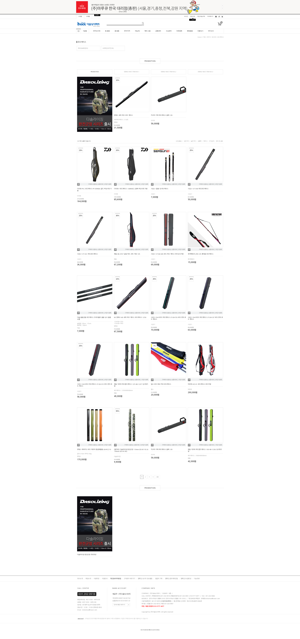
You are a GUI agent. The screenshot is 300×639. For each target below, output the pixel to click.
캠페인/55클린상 (186, 578)
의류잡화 (179, 31)
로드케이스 (220, 37)
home (199, 37)
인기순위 (211, 141)
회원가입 (192, 16)
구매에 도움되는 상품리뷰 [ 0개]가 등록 (99, 184)
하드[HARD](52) (83, 48)
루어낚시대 (96, 31)
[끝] (157, 477)
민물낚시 (200, 31)
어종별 (85, 31)
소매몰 (80, 16)
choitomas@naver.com (212, 598)
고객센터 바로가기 (129, 578)
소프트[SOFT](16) (108, 48)
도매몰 (88, 16)
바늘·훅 (137, 31)
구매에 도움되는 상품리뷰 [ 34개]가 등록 (136, 445)
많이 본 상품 (219, 141)
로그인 (186, 16)
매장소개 (88, 578)
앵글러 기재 (158, 578)
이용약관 (96, 578)
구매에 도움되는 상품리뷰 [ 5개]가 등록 (173, 445)
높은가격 (193, 141)
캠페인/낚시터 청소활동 (145, 578)
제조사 (205, 141)
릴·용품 (107, 31)
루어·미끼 (127, 31)
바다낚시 (211, 31)
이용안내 (104, 578)
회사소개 (80, 578)
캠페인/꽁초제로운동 (171, 578)
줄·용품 (117, 31)
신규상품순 (179, 141)
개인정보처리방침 (115, 578)
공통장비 (158, 31)
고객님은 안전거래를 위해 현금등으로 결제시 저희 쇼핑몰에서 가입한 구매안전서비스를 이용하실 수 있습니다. (116, 618)
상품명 (199, 141)
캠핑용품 (190, 31)
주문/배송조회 (201, 16)
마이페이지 (210, 16)
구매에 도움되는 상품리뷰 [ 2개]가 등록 (99, 313)
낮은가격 (186, 141)
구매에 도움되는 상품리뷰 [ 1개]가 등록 (210, 249)
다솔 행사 (197, 578)
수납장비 (169, 31)
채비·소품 (147, 31)
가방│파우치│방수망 (209, 37)
